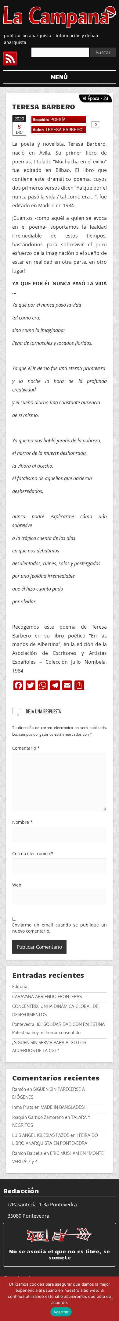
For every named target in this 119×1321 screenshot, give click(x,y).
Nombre (22, 822)
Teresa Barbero (63, 129)
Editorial (20, 986)
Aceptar (61, 1311)
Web (16, 885)
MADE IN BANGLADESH (64, 1107)
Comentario (26, 748)
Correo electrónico (32, 853)
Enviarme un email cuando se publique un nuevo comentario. (59, 928)
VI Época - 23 (95, 98)
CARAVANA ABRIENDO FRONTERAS (47, 996)
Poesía (58, 119)
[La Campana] (59, 16)
